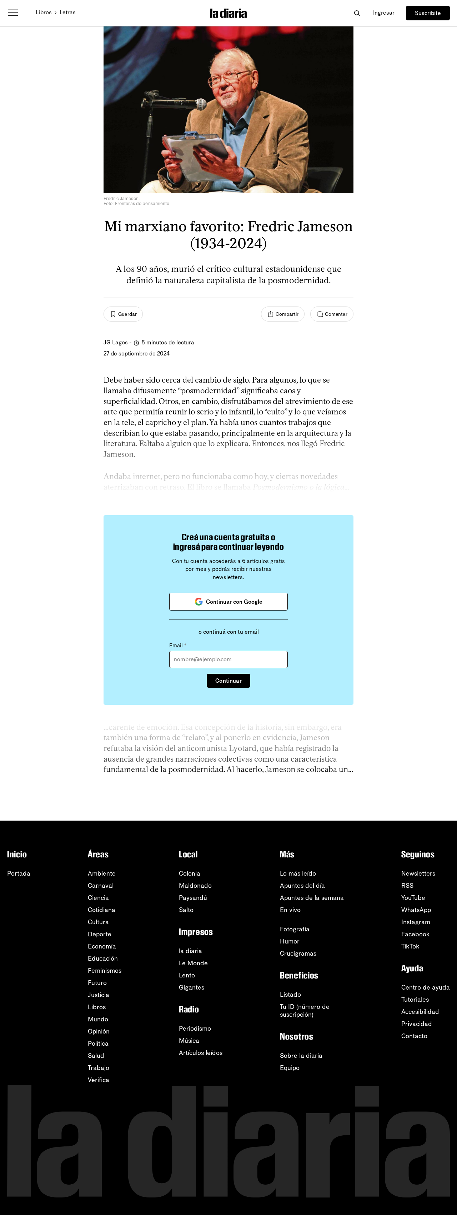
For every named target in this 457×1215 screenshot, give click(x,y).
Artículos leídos (200, 1053)
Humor (290, 941)
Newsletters (418, 873)
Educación (103, 958)
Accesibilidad (420, 1012)
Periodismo (195, 1028)
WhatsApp (416, 910)
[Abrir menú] (13, 13)
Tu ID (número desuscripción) (305, 1011)
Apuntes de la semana (312, 898)
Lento (187, 975)
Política (98, 1043)
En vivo (290, 910)
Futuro (97, 983)
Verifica (98, 1080)
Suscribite (428, 13)
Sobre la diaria (301, 1056)
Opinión (99, 1031)
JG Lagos (116, 342)
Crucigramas (298, 953)
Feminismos (104, 971)
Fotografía (295, 929)
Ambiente (102, 873)
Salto (186, 910)
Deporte (99, 934)
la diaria (190, 951)
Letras (68, 12)
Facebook (415, 934)
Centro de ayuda (425, 987)
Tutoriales (415, 1000)
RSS (407, 886)
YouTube (413, 898)
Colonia (189, 873)
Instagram (415, 922)
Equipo (290, 1068)
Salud (96, 1056)
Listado (290, 995)
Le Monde (193, 963)
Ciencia (98, 898)
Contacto (414, 1036)
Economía (102, 946)
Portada (18, 873)
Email (177, 645)
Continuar (228, 680)
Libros (44, 12)
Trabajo (98, 1068)
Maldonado (195, 886)
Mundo (98, 1019)
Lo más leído (298, 873)
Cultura (98, 922)
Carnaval (101, 886)
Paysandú (193, 898)
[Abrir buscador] (357, 13)
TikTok (410, 946)
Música (189, 1041)
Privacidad (416, 1024)
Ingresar (384, 12)
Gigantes (191, 987)
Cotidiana (101, 910)
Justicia (98, 995)
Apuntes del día (302, 886)
